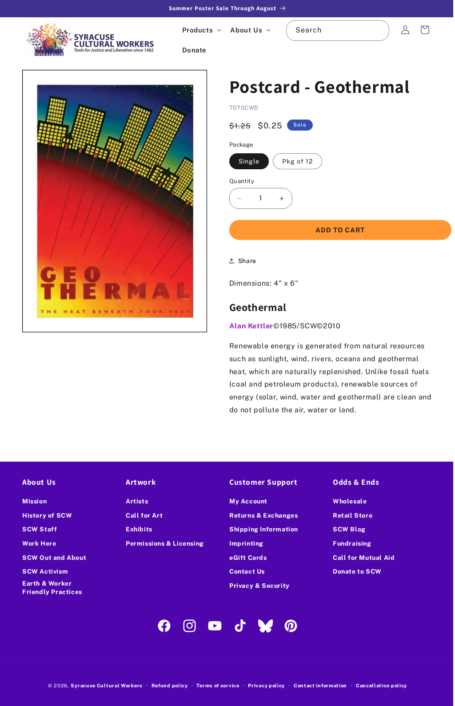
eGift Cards (245, 557)
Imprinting (243, 543)
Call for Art (142, 515)
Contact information (316, 685)
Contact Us (244, 571)
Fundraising (347, 543)
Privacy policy (263, 685)
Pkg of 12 (294, 161)
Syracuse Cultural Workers (104, 685)
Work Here (39, 543)
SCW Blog (344, 529)
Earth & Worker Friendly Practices (52, 588)
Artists (135, 501)
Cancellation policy (377, 685)
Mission (34, 501)
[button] (201, 30)
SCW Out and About (54, 557)
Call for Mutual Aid (359, 557)
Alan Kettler (248, 326)
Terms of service (214, 685)
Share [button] (244, 260)
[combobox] (332, 30)
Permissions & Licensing (163, 543)
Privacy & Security (256, 585)
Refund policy (166, 685)
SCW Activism (45, 571)
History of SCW (47, 515)
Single (245, 161)
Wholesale (345, 501)
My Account (245, 501)
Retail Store (347, 515)
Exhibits (137, 529)
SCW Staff (39, 529)
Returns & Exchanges (260, 515)
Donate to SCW (352, 571)
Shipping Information (260, 529)
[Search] (372, 30)
